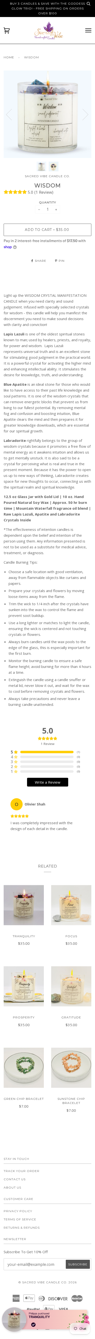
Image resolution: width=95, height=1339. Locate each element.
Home (9, 57)
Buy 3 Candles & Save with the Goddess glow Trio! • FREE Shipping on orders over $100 (47, 8)
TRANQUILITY (39, 1317)
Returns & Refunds (22, 1227)
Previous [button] (12, 114)
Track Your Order (21, 1171)
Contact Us (15, 1179)
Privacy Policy (18, 1211)
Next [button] (82, 114)
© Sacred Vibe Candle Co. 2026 (47, 1282)
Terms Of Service (20, 1219)
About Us (12, 1187)
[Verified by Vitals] (33, 1324)
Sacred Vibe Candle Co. (47, 176)
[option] (47, 114)
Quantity (47, 202)
